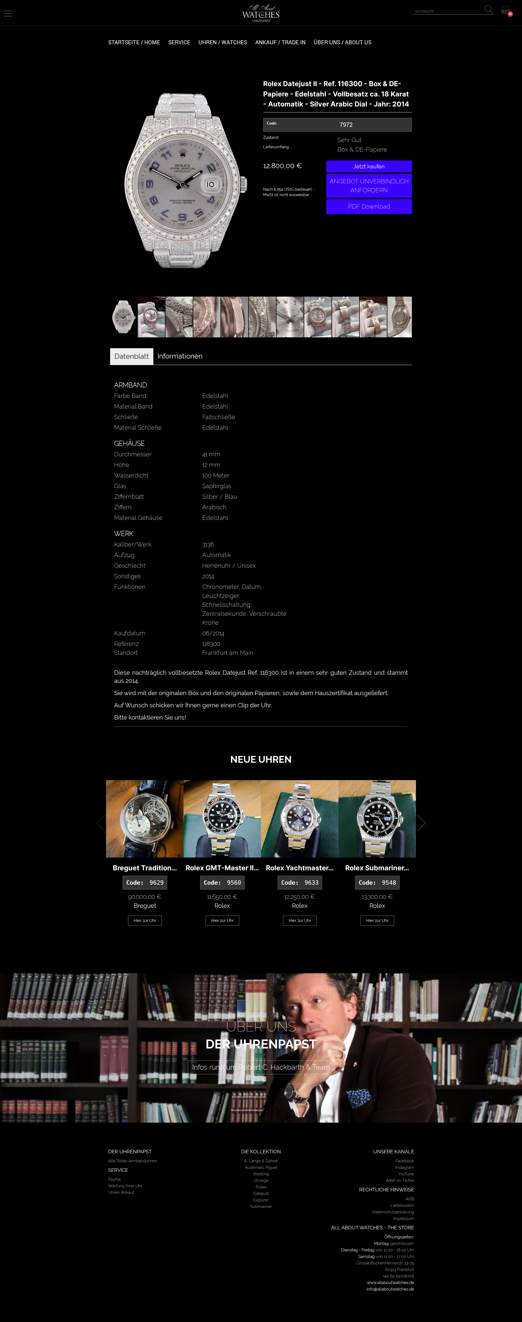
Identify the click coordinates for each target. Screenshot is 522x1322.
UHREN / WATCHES (222, 42)
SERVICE (179, 42)
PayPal (114, 1179)
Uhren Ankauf (121, 1192)
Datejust (261, 1193)
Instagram (404, 1167)
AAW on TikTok (400, 1180)
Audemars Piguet (261, 1167)
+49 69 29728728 (398, 1276)
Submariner (261, 1206)
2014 (208, 576)
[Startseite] (261, 12)
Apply (489, 10)
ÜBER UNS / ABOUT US (342, 42)
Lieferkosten (402, 1205)
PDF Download (369, 206)
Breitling (261, 1174)
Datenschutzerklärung (393, 1212)
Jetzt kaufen (369, 166)
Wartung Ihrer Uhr (125, 1185)
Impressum (403, 1218)
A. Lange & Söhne (261, 1160)
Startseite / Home (134, 42)
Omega (261, 1180)
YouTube (406, 1174)
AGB (410, 1199)
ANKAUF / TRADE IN (280, 42)
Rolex (261, 1187)
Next (267, 185)
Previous (102, 185)
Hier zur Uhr (145, 920)
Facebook (405, 1160)
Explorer (261, 1200)
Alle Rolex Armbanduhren (132, 1160)
